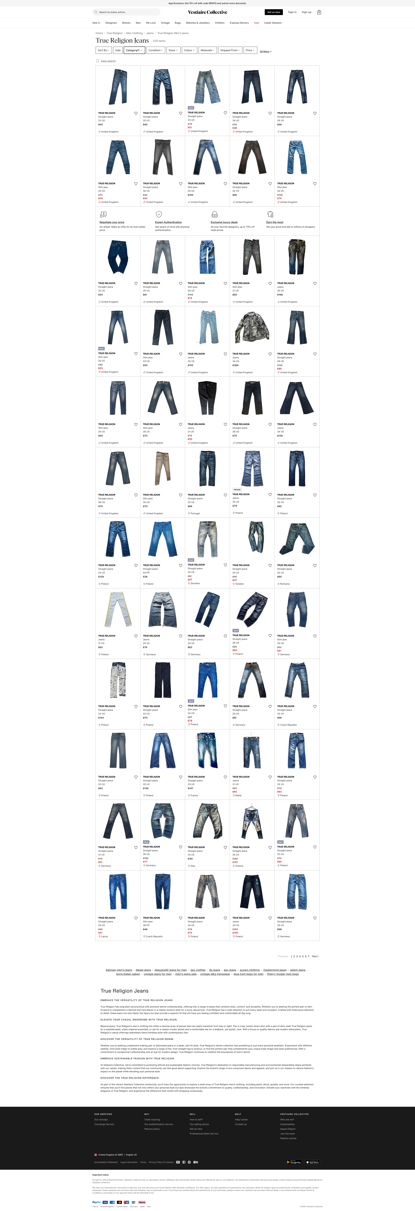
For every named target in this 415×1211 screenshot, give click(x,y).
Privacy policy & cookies (161, 1162)
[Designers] (119, 23)
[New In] (102, 23)
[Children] (227, 23)
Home (99, 33)
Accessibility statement (106, 1162)
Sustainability (287, 1124)
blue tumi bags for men (249, 974)
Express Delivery (239, 23)
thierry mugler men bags (283, 974)
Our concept (101, 1119)
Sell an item (273, 12)
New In (96, 23)
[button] (319, 12)
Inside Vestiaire (273, 23)
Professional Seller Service (204, 1133)
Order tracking (152, 1119)
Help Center (241, 1119)
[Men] (143, 23)
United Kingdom (107, 1206)
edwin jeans (298, 970)
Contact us (241, 1124)
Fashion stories (288, 1138)
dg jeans (214, 970)
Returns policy (152, 1129)
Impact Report (288, 1129)
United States (122, 1206)
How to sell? (196, 1119)
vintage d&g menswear (215, 974)
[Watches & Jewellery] (212, 23)
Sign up (306, 12)
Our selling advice (199, 1124)
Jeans (150, 33)
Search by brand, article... (113, 12)
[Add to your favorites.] (136, 113)
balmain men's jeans (119, 970)
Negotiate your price (112, 222)
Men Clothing (134, 33)
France (95, 1206)
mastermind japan (275, 970)
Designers (111, 23)
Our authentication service (158, 1124)
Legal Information (129, 1162)
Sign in (292, 12)
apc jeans (230, 970)
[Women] (133, 23)
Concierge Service (104, 1124)
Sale (256, 23)
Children (220, 23)
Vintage (165, 23)
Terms (143, 1162)
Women (126, 23)
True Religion (115, 33)
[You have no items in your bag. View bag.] (319, 12)
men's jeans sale (185, 974)
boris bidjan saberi (128, 974)
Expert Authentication (168, 222)
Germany (134, 1206)
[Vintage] (172, 23)
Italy (149, 1206)
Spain (142, 1206)
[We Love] (158, 23)
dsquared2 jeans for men (171, 970)
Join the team (287, 1133)
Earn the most (274, 222)
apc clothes (198, 970)
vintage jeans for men (158, 974)
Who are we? (287, 1119)
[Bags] (183, 23)
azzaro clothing (250, 970)
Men (138, 23)
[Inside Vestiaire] (284, 23)
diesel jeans (143, 970)
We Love (151, 23)
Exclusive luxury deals (224, 222)
